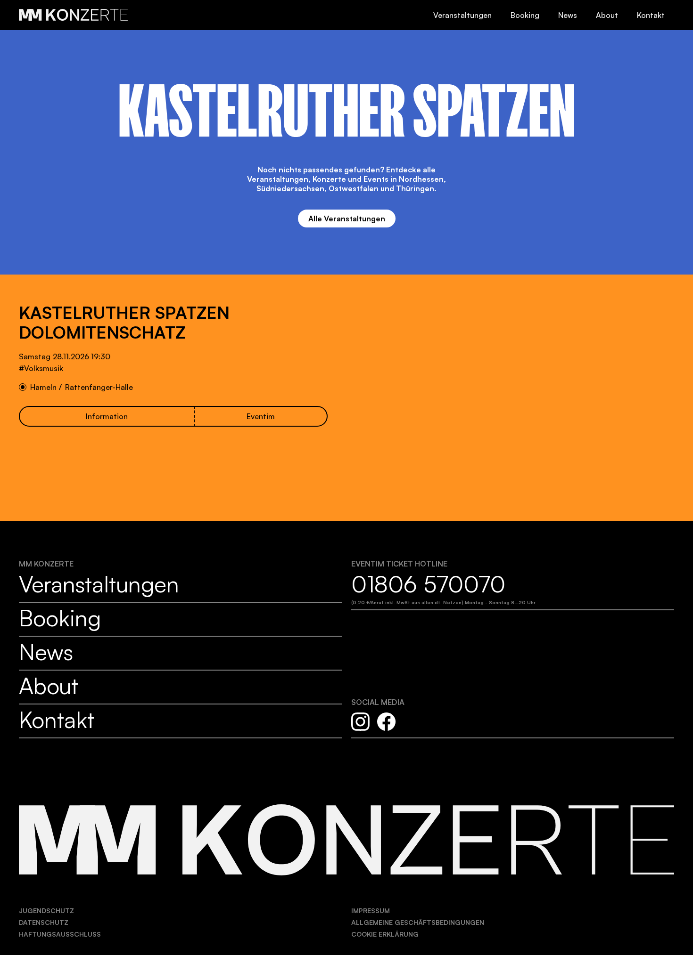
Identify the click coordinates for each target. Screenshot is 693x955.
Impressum (370, 910)
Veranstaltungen (462, 15)
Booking (525, 15)
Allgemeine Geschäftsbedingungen (417, 922)
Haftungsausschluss (60, 934)
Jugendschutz (46, 910)
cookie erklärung (385, 934)
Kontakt (651, 15)
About (607, 15)
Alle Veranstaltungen (346, 218)
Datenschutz (43, 922)
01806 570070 (428, 584)
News (567, 15)
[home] (74, 11)
